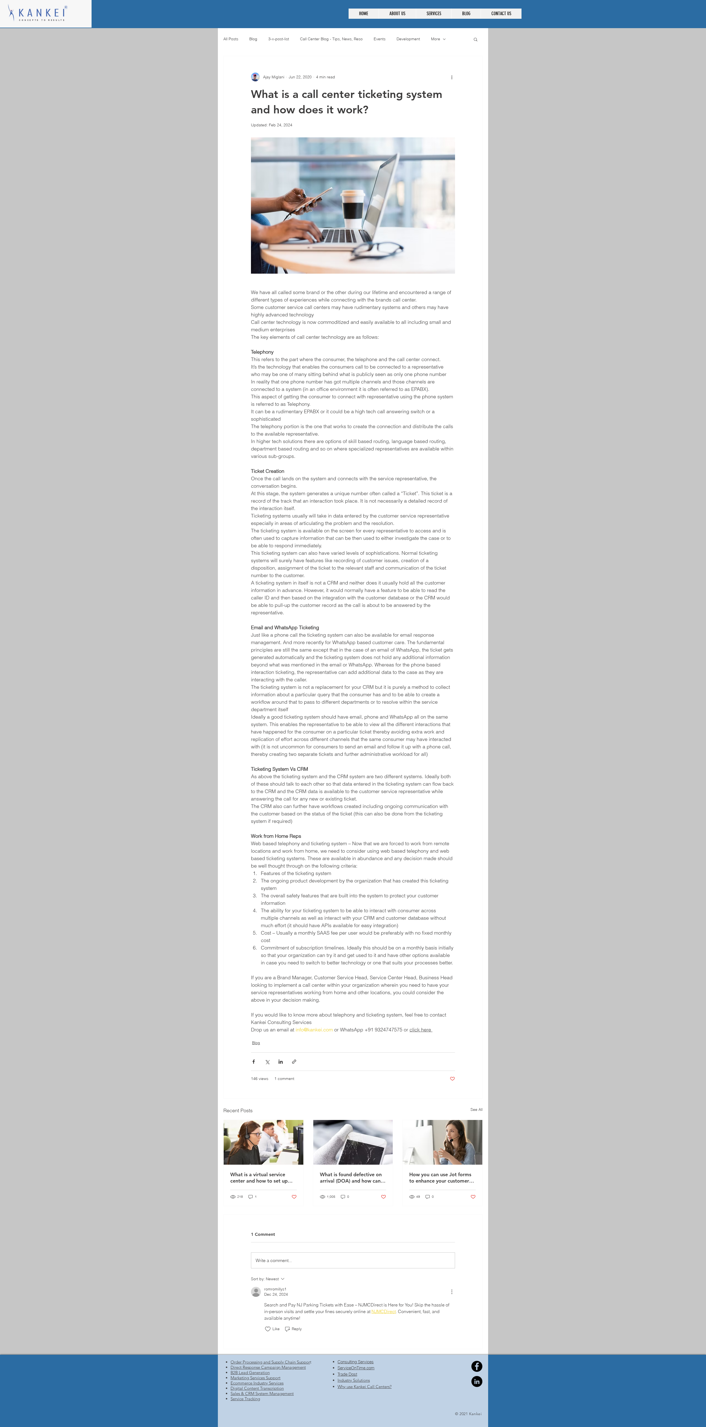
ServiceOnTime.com (356, 1367)
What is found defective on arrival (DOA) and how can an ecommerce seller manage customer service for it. (351, 1177)
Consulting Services (356, 1361)
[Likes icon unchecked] (267, 1329)
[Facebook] (476, 1366)
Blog (253, 38)
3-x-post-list (278, 38)
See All (476, 1109)
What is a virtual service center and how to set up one (259, 1177)
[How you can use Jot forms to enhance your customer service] (442, 1142)
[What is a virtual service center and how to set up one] (263, 1142)
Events (380, 38)
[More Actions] (451, 1292)
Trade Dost (347, 1374)
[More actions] (451, 77)
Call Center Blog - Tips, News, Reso (331, 38)
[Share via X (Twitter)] (267, 1061)
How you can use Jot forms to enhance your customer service (440, 1177)
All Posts (230, 38)
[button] (397, 14)
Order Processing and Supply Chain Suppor (270, 1362)
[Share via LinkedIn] (280, 1061)
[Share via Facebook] (253, 1061)
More (435, 38)
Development (408, 38)
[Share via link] (294, 1061)
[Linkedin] (476, 1381)
